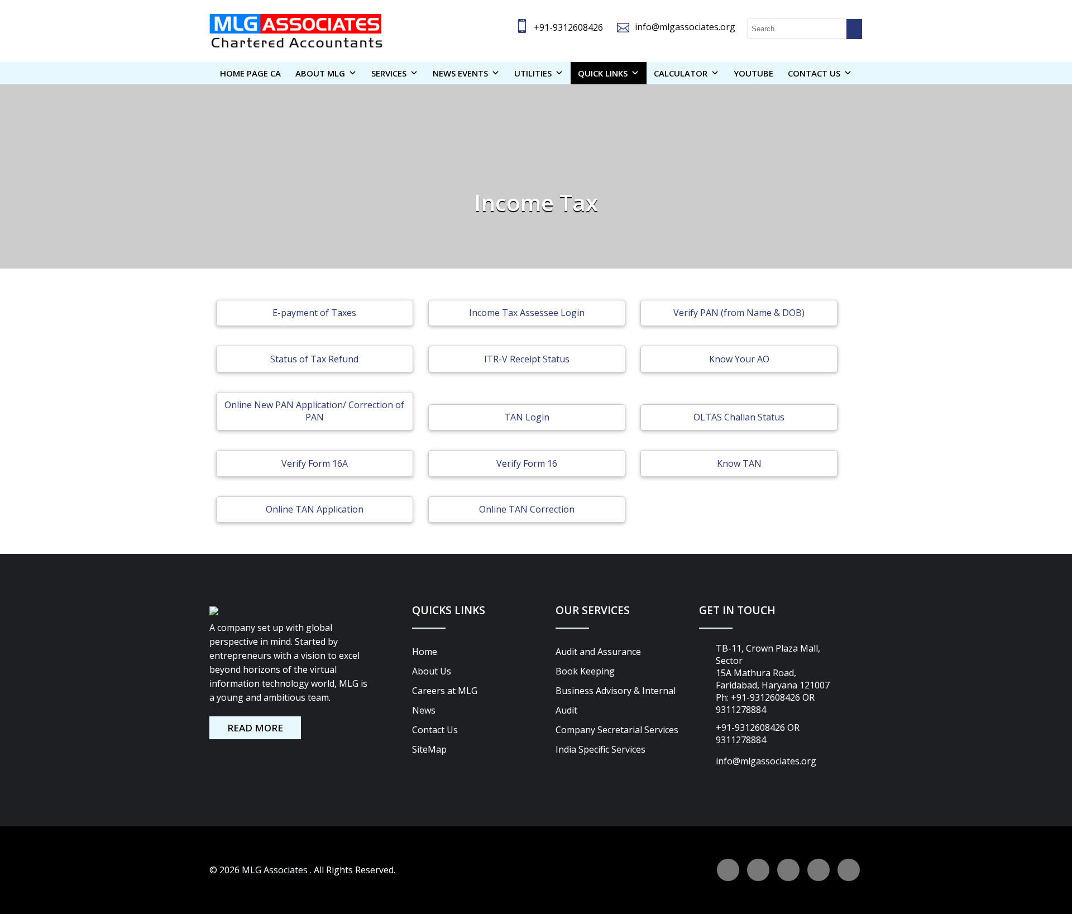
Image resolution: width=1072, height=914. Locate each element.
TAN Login (526, 417)
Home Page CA (250, 73)
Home (424, 651)
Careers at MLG (444, 691)
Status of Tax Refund (314, 359)
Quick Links (603, 73)
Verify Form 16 (526, 463)
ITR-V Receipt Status (527, 359)
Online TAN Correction (527, 509)
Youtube (753, 73)
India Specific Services (600, 749)
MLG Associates (276, 870)
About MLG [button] (320, 73)
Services (388, 73)
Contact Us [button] (814, 73)
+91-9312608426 (568, 27)
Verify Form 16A (314, 463)
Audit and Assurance (598, 651)
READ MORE (255, 727)
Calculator (680, 73)
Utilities (533, 73)
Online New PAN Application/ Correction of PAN (314, 411)
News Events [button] (460, 73)
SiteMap (429, 749)
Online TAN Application (314, 509)
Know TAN (739, 463)
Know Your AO (739, 359)
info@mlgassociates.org (685, 27)
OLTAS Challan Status (738, 417)
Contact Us (435, 730)
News (424, 710)
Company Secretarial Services (617, 730)
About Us (431, 671)
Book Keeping (585, 671)
